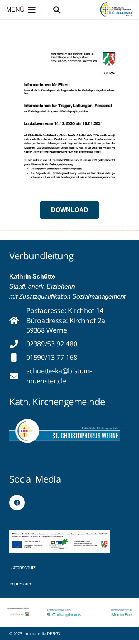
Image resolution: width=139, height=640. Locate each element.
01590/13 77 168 (51, 357)
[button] (21, 9)
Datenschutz (22, 567)
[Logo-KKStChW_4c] (116, 9)
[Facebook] (17, 502)
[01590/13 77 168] (17, 357)
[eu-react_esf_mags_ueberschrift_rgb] (59, 541)
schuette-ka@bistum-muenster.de (59, 375)
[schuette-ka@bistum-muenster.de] (17, 376)
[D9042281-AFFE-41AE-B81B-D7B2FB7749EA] (64, 431)
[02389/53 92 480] (17, 344)
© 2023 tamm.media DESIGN (35, 633)
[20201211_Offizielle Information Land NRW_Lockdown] (69, 114)
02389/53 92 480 (51, 343)
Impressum (20, 584)
